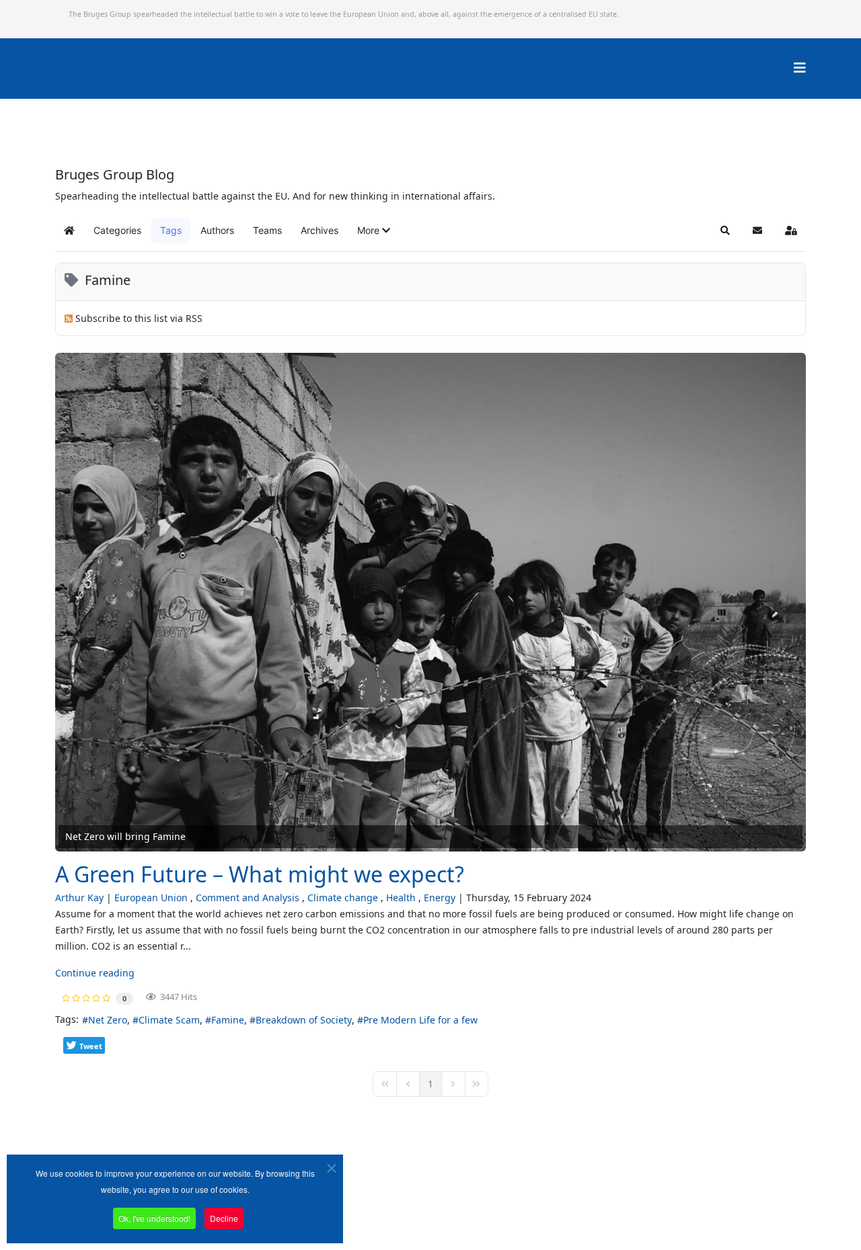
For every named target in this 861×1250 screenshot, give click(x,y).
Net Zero (107, 1019)
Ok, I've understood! (154, 1218)
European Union (151, 897)
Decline (224, 1218)
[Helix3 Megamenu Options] (800, 67)
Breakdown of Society (304, 1019)
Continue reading (95, 972)
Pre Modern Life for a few (420, 1019)
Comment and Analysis (247, 897)
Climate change (342, 897)
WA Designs (469, 1212)
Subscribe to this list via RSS (138, 318)
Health (401, 897)
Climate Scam (169, 1019)
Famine (227, 1019)
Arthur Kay (79, 897)
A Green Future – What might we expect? (259, 874)
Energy (439, 897)
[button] (373, 230)
